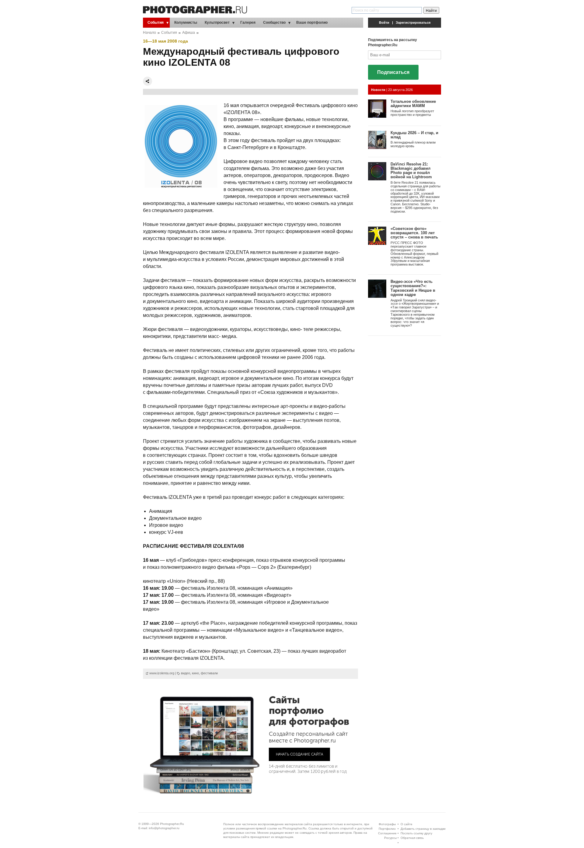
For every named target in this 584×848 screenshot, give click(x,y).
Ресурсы (390, 837)
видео (185, 673)
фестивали (209, 673)
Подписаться (393, 72)
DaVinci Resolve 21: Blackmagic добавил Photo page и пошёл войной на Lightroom (411, 170)
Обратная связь (412, 837)
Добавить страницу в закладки (423, 828)
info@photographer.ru (164, 828)
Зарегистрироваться (413, 22)
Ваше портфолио (312, 22)
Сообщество (274, 22)
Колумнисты (185, 22)
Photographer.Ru (172, 823)
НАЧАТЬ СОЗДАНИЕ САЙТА (299, 754)
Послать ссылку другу (416, 833)
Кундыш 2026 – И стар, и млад (414, 134)
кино (195, 673)
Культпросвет (217, 22)
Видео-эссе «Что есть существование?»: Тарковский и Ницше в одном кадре (413, 288)
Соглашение (387, 833)
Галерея (247, 22)
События (156, 22)
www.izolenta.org (161, 673)
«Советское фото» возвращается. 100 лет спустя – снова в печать (414, 233)
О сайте (406, 824)
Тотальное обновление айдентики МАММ (413, 103)
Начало (149, 32)
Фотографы (387, 824)
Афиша (188, 32)
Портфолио (387, 828)
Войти (384, 22)
